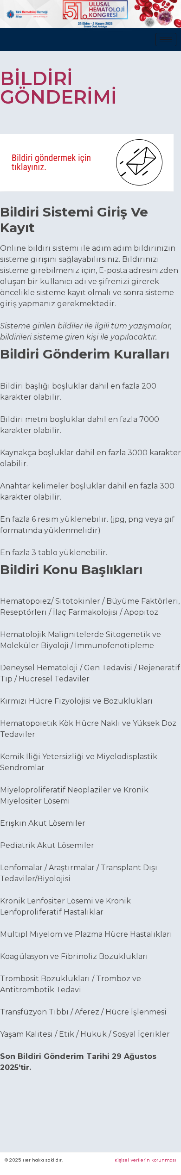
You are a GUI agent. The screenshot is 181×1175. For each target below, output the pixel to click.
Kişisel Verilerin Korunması (145, 1160)
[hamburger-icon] (165, 39)
